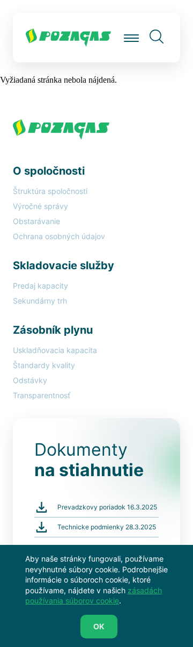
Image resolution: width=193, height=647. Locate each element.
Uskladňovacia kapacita (55, 350)
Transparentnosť (41, 395)
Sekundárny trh (40, 300)
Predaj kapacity (40, 285)
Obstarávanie (36, 221)
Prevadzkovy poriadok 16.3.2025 (107, 507)
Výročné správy (40, 206)
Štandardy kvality (44, 365)
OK (99, 626)
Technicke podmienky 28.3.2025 (106, 527)
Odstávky (30, 380)
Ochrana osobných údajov (59, 236)
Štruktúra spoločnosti (50, 191)
